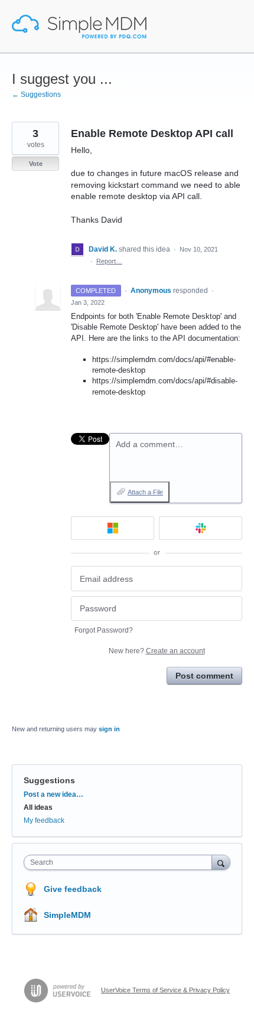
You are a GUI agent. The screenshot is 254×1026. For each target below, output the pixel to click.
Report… (109, 261)
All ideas (38, 807)
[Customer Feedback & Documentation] (79, 26)
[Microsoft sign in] (112, 528)
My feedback (44, 820)
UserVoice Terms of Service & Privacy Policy (165, 990)
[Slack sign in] (200, 528)
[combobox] (120, 862)
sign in (109, 728)
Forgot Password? (103, 630)
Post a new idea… (53, 794)
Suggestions (49, 780)
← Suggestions (36, 94)
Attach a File (145, 492)
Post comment (204, 675)
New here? (157, 651)
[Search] (220, 862)
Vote (36, 163)
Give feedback (73, 889)
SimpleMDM (67, 915)
